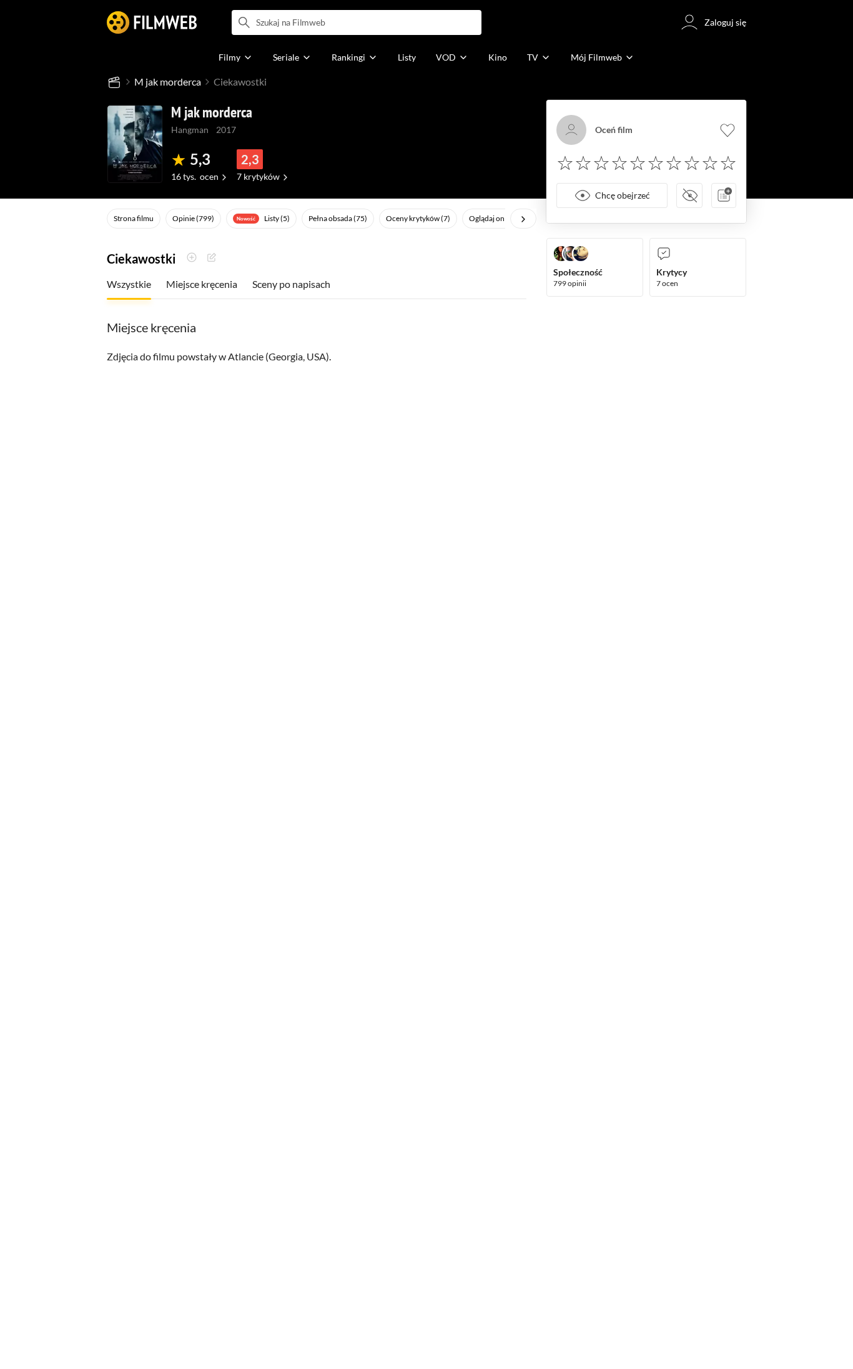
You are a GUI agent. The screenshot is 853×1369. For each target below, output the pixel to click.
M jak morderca (167, 81)
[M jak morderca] (134, 144)
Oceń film (614, 130)
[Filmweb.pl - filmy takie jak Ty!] (152, 22)
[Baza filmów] (114, 82)
